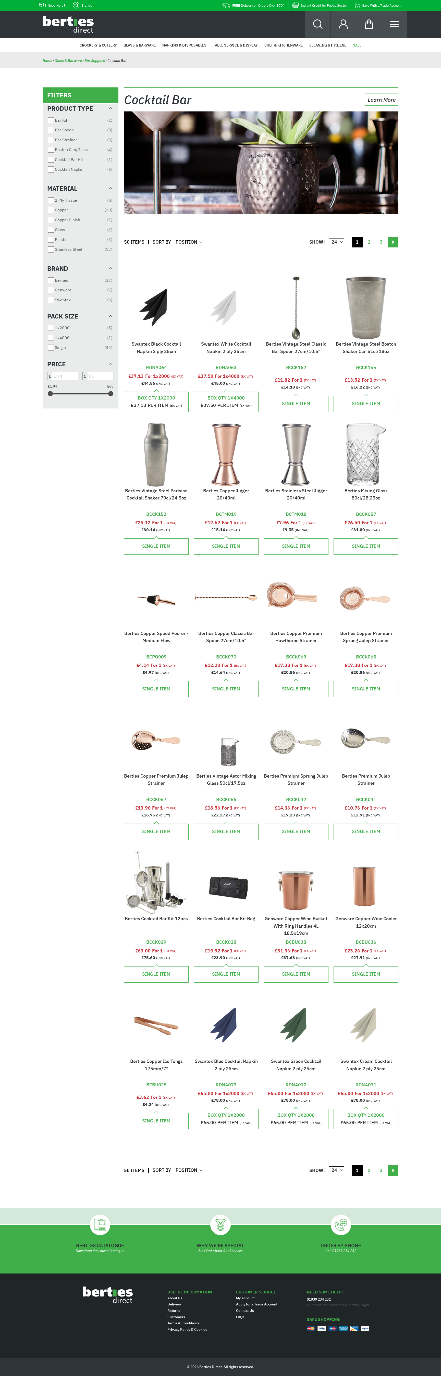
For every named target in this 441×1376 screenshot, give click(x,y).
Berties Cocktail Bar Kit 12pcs (156, 919)
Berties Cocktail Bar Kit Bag (226, 919)
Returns (173, 1310)
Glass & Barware (68, 60)
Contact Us (245, 1310)
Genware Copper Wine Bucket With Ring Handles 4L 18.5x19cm (296, 926)
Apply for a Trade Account (256, 1304)
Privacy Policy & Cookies (187, 1329)
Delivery (174, 1304)
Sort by (162, 242)
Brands (86, 5)
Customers (176, 1317)
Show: (317, 242)
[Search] (318, 24)
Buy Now (156, 360)
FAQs (240, 1317)
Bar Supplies (94, 60)
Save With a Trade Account (382, 5)
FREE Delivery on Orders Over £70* (258, 5)
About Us (174, 1298)
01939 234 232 (344, 1250)
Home (48, 60)
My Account (245, 1298)
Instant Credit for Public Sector (324, 5)
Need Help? (56, 5)
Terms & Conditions (183, 1323)
